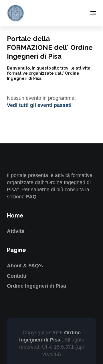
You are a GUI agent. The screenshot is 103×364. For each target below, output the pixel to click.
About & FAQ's (25, 266)
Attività (15, 231)
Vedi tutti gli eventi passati (39, 105)
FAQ (31, 197)
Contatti (16, 276)
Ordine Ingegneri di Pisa (36, 286)
